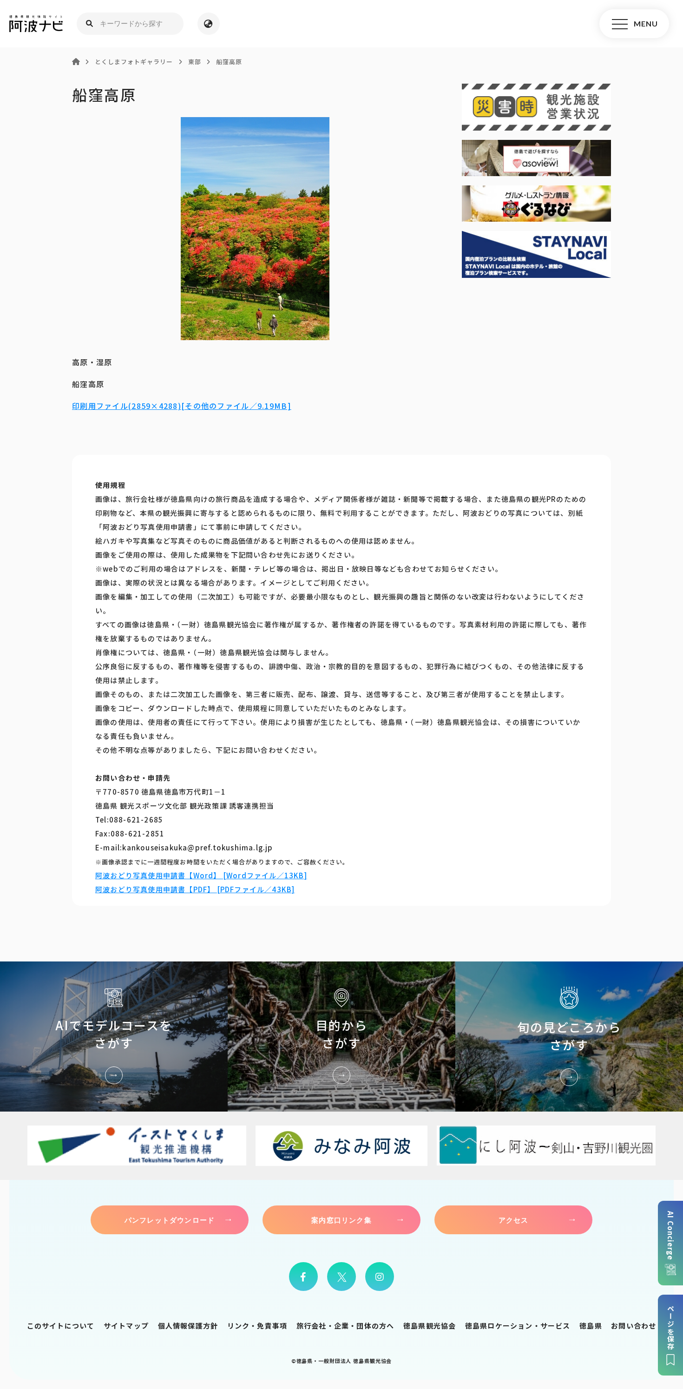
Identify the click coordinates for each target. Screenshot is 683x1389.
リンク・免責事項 (257, 1325)
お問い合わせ (633, 1325)
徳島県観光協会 (429, 1325)
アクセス (514, 1220)
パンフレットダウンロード (170, 1220)
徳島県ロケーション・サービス (518, 1325)
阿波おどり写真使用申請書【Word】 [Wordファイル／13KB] (201, 875)
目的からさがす (341, 1036)
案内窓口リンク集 (341, 1220)
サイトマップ (126, 1325)
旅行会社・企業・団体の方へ (345, 1325)
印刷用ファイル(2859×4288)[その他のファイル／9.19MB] (181, 405)
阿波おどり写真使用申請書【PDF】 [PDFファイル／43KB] (195, 889)
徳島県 (590, 1325)
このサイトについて (61, 1325)
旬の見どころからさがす (569, 1036)
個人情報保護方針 (188, 1325)
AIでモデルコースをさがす (114, 1036)
